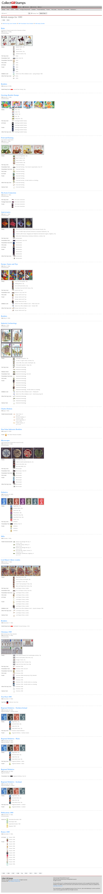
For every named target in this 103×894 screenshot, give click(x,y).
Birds (3, 28)
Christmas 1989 (6, 632)
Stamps (3, 9)
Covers (12, 9)
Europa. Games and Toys (9, 264)
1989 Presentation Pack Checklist (25, 23)
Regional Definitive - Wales (10, 738)
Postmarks (66, 9)
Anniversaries (5, 212)
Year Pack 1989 (6, 697)
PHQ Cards (53, 9)
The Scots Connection (8, 193)
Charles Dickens (6, 409)
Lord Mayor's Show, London (10, 560)
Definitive (4, 492)
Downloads (33, 7)
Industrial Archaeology (9, 323)
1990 (8, 20)
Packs (8, 9)
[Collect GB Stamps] (14, 2)
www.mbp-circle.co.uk (57, 885)
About (40, 7)
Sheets (16, 9)
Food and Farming (7, 138)
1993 (40, 873)
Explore (15, 7)
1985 (3, 873)
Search (9, 7)
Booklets (34, 9)
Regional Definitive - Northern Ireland (14, 708)
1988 (3, 20)
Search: (5, 13)
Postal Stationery (41, 9)
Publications (26, 7)
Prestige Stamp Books (25, 9)
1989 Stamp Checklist (40, 23)
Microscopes (5, 440)
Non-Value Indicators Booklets (11, 429)
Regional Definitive (7, 769)
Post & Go (60, 9)
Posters (48, 9)
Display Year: (35, 13)
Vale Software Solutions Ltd (14, 881)
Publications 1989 (7, 812)
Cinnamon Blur (16, 879)
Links (20, 7)
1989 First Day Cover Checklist (9, 23)
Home (4, 7)
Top (22, 873)
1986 (8, 873)
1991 (30, 873)
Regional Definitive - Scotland (11, 782)
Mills (3, 536)
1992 (35, 873)
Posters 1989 (5, 832)
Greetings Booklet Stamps (10, 95)
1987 (13, 873)
